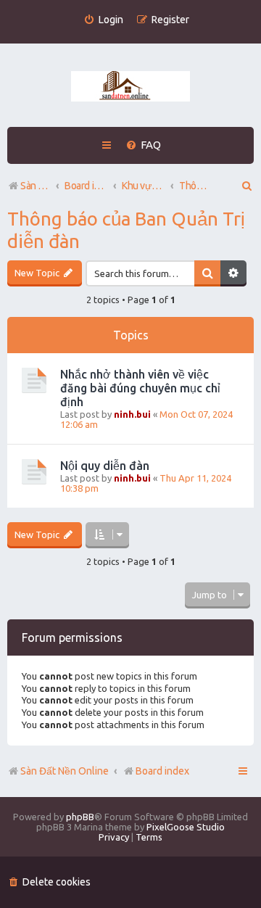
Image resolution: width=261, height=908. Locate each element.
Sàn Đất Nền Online (64, 771)
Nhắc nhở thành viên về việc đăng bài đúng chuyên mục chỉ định (140, 388)
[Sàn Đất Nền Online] (130, 87)
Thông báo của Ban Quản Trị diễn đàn (126, 230)
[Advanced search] (233, 273)
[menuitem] (103, 20)
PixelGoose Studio (185, 827)
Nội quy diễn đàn (104, 465)
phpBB (80, 817)
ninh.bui (132, 414)
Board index (162, 771)
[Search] (207, 273)
